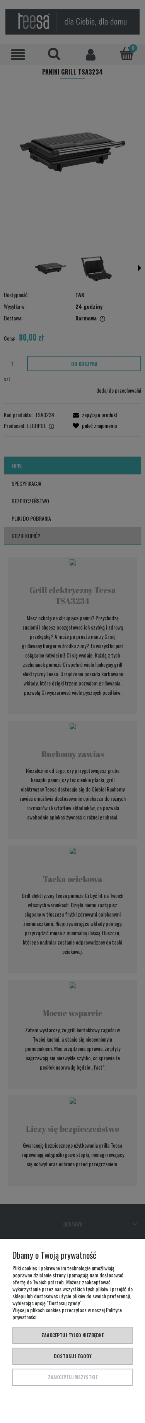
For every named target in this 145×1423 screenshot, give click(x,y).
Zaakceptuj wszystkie (72, 1377)
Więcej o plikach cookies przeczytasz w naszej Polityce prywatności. (67, 1313)
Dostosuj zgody (73, 1356)
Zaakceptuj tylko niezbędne (72, 1335)
